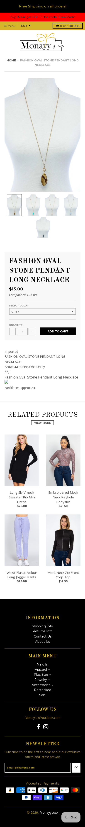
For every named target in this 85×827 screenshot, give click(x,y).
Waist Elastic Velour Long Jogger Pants (22, 574)
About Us (42, 642)
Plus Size (41, 675)
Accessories (41, 685)
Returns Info (43, 631)
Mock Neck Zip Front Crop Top (63, 574)
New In (42, 664)
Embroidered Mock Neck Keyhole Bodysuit (63, 497)
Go (76, 767)
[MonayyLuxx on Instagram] (46, 727)
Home (11, 60)
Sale (42, 695)
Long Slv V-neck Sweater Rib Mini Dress (22, 497)
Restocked (42, 690)
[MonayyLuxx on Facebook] (38, 727)
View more (42, 422)
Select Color (19, 305)
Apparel (41, 670)
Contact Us (42, 636)
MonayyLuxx (49, 812)
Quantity (15, 325)
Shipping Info (42, 626)
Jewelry (41, 680)
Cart (70, 26)
